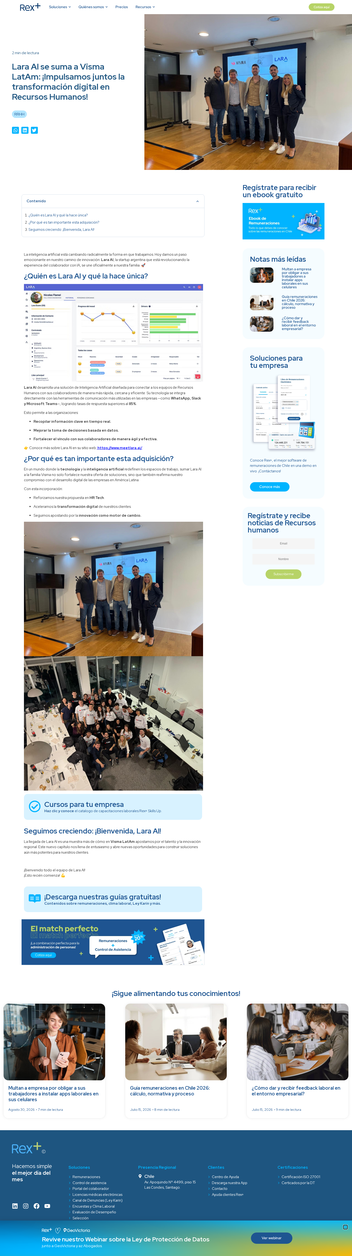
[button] (345, 1227)
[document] (176, 628)
